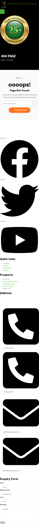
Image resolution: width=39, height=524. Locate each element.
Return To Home (21, 110)
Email (1, 497)
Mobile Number (5, 490)
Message (3, 504)
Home (3, 60)
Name (2, 483)
